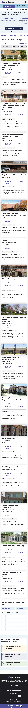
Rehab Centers (9, 9)
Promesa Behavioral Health (11, 213)
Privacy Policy (19, 701)
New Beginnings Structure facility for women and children (13, 135)
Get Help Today (14, 705)
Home (2, 9)
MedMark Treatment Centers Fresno (12, 573)
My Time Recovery (8, 438)
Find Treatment (14, 685)
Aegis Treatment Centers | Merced (14, 175)
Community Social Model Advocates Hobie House (11, 64)
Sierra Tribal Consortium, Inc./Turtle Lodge (11, 358)
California (17, 9)
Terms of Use (13, 701)
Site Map (7, 701)
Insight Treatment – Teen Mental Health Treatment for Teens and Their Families (13, 106)
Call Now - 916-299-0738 (14, 28)
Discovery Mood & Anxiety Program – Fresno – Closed (11, 399)
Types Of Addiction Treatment (14, 690)
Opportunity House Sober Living (13, 546)
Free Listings (4, 35)
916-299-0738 (9, 6)
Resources (14, 688)
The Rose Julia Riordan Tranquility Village (14, 318)
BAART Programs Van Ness (11, 467)
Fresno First (6, 240)
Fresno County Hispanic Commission (10, 506)
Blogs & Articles (14, 693)
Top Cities (22, 35)
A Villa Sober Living (8, 279)
